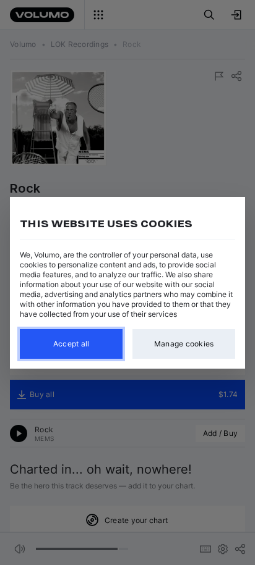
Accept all (71, 343)
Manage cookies (184, 343)
